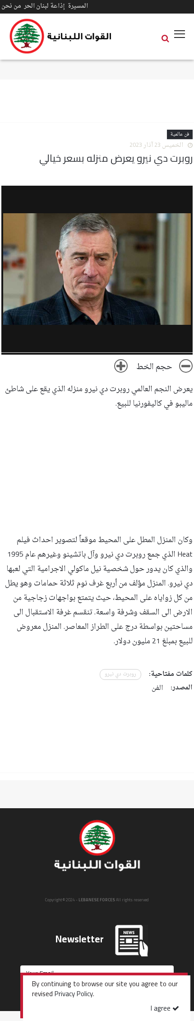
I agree (161, 1009)
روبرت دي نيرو (120, 674)
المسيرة (78, 6)
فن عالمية (180, 134)
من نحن (11, 6)
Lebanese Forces (61, 36)
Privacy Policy (74, 995)
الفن (157, 688)
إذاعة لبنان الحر (44, 6)
